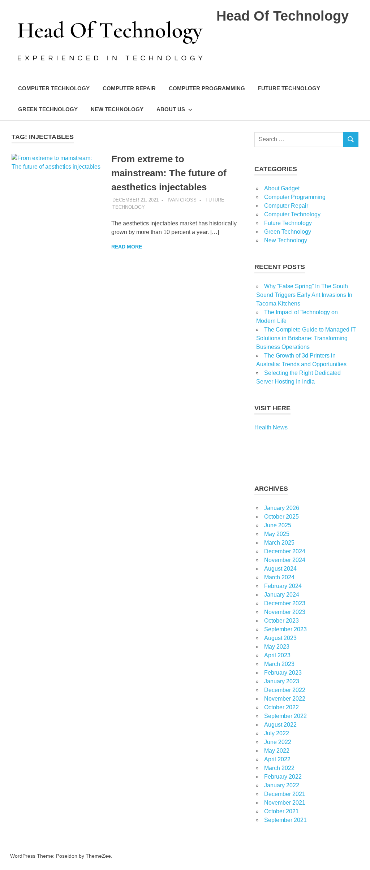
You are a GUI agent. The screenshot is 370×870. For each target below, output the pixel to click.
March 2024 (279, 577)
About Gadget (282, 188)
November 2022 (284, 699)
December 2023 (284, 603)
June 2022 (277, 742)
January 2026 (281, 508)
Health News (271, 427)
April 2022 (277, 759)
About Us (170, 109)
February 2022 (283, 777)
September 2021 (285, 820)
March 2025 (279, 543)
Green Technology (48, 109)
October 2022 (281, 707)
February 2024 (283, 586)
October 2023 (281, 621)
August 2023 (280, 638)
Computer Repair (129, 88)
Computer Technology (54, 88)
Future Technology (289, 88)
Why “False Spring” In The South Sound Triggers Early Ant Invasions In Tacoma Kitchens (304, 295)
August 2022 (280, 725)
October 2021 (281, 811)
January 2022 (281, 785)
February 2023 (283, 673)
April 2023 (277, 655)
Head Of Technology (282, 15)
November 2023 (284, 612)
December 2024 (284, 551)
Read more (126, 247)
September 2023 (285, 629)
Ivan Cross (182, 200)
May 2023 (276, 647)
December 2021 (284, 794)
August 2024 (280, 569)
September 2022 (285, 716)
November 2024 (284, 560)
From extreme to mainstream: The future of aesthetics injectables (169, 172)
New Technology (117, 109)
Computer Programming (207, 88)
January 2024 (281, 595)
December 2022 (284, 690)
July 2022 (276, 733)
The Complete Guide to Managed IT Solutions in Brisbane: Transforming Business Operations (306, 338)
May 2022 (276, 751)
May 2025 (276, 534)
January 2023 (281, 681)
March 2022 (279, 768)
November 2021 (284, 803)
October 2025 (281, 517)
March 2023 (279, 664)
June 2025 (277, 525)
